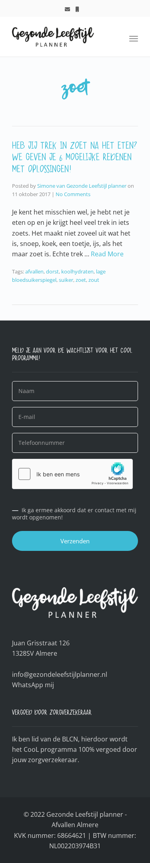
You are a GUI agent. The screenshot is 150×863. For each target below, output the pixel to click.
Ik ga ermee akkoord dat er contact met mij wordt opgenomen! (74, 514)
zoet (81, 279)
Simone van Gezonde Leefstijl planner (81, 185)
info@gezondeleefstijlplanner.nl (59, 674)
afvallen (34, 271)
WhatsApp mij (33, 684)
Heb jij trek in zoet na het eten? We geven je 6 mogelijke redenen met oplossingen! (74, 159)
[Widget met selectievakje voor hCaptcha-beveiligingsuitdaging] (72, 474)
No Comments (73, 194)
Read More (107, 254)
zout (93, 279)
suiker (66, 279)
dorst (52, 271)
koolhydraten (77, 271)
